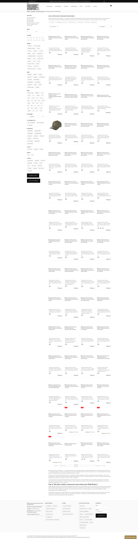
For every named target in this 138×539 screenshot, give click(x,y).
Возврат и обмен (66, 511)
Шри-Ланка (41, 168)
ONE (43, 40)
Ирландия (30, 163)
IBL (37, 98)
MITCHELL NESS (31, 63)
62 (36, 40)
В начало (56, 465)
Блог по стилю (49, 511)
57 (39, 37)
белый (35, 74)
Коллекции (74, 6)
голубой (40, 74)
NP (41, 105)
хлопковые (30, 141)
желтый (29, 77)
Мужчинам (49, 6)
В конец (103, 465)
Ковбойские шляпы (89, 514)
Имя (96, 505)
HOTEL (33, 98)
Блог (81, 6)
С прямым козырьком (61, 22)
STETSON (29, 66)
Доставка (87, 6)
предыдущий (62, 465)
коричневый (42, 77)
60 (31, 40)
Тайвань (29, 168)
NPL (28, 108)
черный (37, 87)
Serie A (36, 108)
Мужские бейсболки (31, 17)
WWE (41, 110)
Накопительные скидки (68, 514)
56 (36, 37)
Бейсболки (82, 505)
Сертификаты (49, 516)
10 (92, 465)
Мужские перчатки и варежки (33, 22)
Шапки (91, 522)
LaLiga (41, 98)
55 (33, 37)
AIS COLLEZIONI (37, 45)
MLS (39, 100)
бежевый (30, 74)
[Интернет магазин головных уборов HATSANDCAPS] (33, 6)
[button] (131, 537)
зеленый (35, 77)
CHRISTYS (35, 50)
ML (32, 100)
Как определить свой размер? (52, 519)
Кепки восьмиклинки (84, 511)
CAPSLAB (29, 50)
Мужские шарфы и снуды (32, 24)
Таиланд (40, 165)
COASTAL (41, 50)
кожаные (30, 136)
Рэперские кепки (83, 508)
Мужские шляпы (30, 20)
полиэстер (35, 138)
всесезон (30, 149)
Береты (81, 519)
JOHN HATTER (40, 58)
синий (39, 84)
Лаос (29, 165)
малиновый (36, 79)
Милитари (94, 22)
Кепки (90, 508)
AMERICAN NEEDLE (31, 48)
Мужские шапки (30, 21)
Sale (32, 154)
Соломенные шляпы (84, 522)
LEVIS (34, 61)
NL (35, 105)
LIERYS (38, 61)
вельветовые (38, 130)
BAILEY (38, 48)
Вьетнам (43, 160)
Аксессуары (29, 25)
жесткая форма (31, 122)
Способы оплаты (66, 508)
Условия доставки (67, 505)
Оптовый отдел (49, 514)
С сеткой (51, 22)
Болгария (37, 160)
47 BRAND (30, 45)
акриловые (30, 130)
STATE (41, 108)
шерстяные (30, 143)
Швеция (35, 168)
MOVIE (43, 100)
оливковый (30, 82)
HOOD (34, 58)
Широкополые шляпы (84, 516)
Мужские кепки (30, 18)
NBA (37, 103)
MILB (28, 100)
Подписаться (101, 515)
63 (39, 40)
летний (41, 149)
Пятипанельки (72, 22)
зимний (36, 149)
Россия (34, 165)
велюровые (30, 133)
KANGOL (29, 61)
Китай (40, 163)
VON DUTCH (35, 66)
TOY (33, 110)
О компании (48, 505)
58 (42, 37)
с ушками (30, 125)
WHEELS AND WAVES (32, 68)
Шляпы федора (83, 525)
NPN (32, 108)
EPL (42, 95)
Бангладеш (30, 160)
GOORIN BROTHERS (31, 56)
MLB (35, 100)
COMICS (38, 95)
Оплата (95, 6)
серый (35, 84)
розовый (29, 84)
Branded (37, 92)
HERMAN (29, 58)
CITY (33, 95)
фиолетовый (30, 87)
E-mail (97, 509)
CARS (42, 92)
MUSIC (29, 103)
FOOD (29, 98)
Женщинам (58, 6)
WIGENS (39, 68)
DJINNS (29, 53)
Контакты (55, 505)
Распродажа (82, 527)
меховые (42, 136)
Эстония (30, 170)
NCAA (41, 103)
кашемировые (38, 133)
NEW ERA (38, 63)
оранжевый (37, 82)
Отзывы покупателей (50, 508)
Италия (35, 163)
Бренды (66, 6)
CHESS (29, 95)
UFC (37, 110)
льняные (36, 136)
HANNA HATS (40, 56)
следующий (97, 465)
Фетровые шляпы (88, 519)
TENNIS (29, 110)
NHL (32, 105)
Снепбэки (87, 22)
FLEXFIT (34, 53)
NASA (33, 103)
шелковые (37, 141)
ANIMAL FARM (30, 92)
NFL (28, 105)
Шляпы (81, 514)
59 (28, 40)
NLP (38, 105)
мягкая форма (40, 122)
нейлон (29, 138)
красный (30, 79)
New (28, 154)
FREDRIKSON (40, 53)
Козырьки (80, 22)
